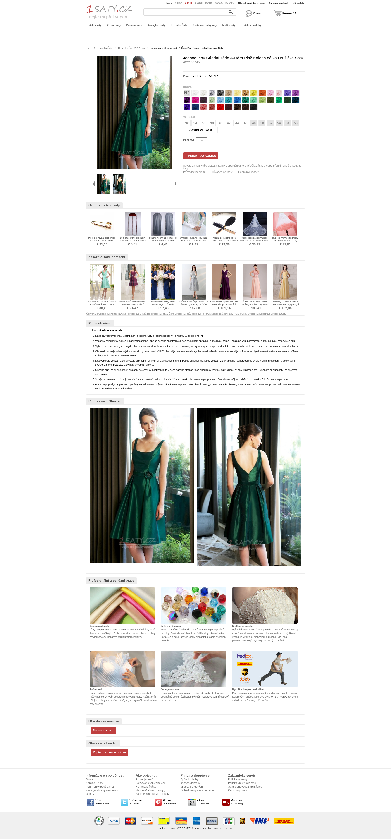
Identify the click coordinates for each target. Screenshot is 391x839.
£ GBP (199, 3)
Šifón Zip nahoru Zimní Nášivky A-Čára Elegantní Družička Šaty (255, 304)
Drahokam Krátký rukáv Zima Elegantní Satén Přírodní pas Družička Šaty (163, 304)
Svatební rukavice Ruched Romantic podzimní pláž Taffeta (193, 241)
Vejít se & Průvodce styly (151, 790)
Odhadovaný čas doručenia (198, 790)
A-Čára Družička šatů (178, 313)
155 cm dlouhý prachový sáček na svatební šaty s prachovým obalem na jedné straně (133, 242)
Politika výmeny (237, 779)
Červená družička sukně (99, 313)
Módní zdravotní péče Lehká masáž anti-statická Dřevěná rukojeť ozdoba (224, 241)
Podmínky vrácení (249, 172)
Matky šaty (228, 25)
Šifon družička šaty (155, 313)
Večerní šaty (114, 25)
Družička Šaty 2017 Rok (131, 48)
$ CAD (219, 3)
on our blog (237, 801)
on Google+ (203, 801)
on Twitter (135, 801)
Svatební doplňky (251, 25)
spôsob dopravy (190, 783)
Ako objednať (144, 779)
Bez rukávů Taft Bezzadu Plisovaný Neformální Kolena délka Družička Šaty (132, 304)
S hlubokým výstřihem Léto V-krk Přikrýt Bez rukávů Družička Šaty (224, 304)
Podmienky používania (100, 786)
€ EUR (188, 3)
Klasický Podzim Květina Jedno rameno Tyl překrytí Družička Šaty (285, 304)
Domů (89, 48)
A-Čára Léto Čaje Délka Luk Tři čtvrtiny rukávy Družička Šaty (193, 304)
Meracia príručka (146, 786)
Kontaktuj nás (94, 783)
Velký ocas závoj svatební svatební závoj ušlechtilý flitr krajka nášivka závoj (254, 241)
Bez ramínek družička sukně (129, 313)
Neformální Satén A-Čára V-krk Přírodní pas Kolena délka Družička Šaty (102, 304)
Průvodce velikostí (222, 172)
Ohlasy (90, 794)
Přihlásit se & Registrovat (251, 3)
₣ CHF (208, 3)
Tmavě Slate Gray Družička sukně (246, 313)
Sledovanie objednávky (150, 783)
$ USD (178, 3)
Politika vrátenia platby (242, 783)
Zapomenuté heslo (279, 3)
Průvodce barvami (194, 172)
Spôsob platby (189, 779)
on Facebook (102, 801)
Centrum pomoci (238, 790)
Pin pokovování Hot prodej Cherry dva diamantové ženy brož (102, 241)
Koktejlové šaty (156, 25)
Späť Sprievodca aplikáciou (245, 786)
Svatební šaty (93, 25)
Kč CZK (229, 3)
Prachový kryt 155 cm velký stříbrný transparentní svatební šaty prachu (163, 241)
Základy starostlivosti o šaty (152, 794)
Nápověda (298, 3)
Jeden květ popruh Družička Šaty (208, 313)
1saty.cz (196, 828)
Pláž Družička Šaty (275, 313)
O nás (89, 779)
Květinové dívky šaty (205, 25)
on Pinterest (169, 801)
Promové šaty (134, 25)
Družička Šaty (179, 25)
